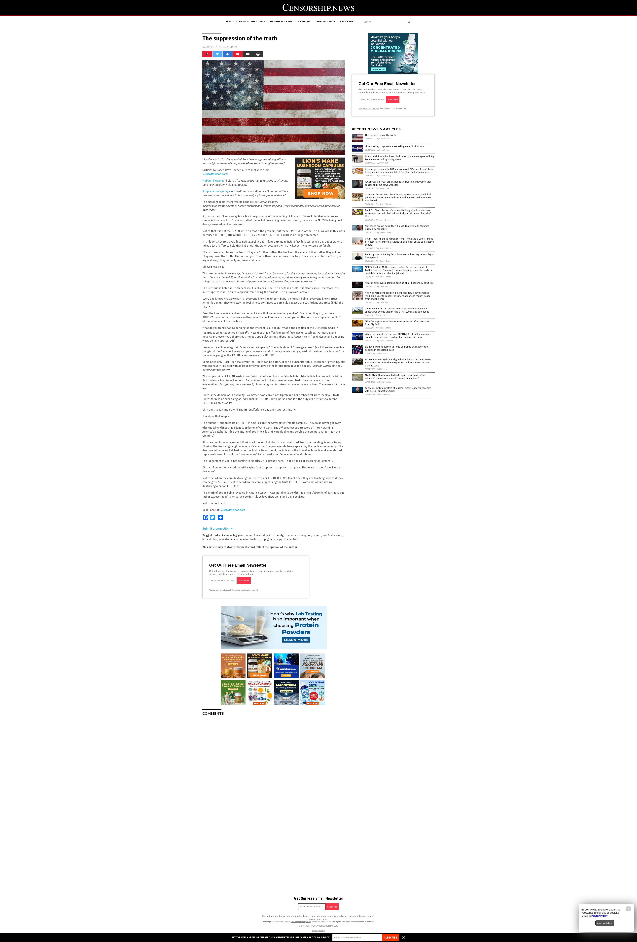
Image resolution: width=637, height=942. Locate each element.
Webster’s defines (213, 180)
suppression (284, 539)
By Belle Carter (383, 188)
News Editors (229, 46)
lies (215, 539)
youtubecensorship (281, 21)
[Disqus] (273, 759)
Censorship (261, 535)
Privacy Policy (318, 930)
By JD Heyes (382, 315)
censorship (346, 21)
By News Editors (383, 139)
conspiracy (291, 535)
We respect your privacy (301, 922)
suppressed (303, 21)
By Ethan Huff (382, 163)
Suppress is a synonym (216, 191)
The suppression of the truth (380, 135)
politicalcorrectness (252, 21)
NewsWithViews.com (214, 174)
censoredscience (325, 21)
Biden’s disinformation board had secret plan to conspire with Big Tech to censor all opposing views (399, 158)
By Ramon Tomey (384, 176)
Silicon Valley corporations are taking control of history (394, 146)
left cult (207, 539)
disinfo (317, 535)
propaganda (267, 539)
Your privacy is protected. (219, 590)
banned (230, 21)
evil (324, 535)
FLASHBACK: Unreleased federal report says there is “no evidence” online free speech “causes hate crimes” (395, 377)
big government (243, 535)
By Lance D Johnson (385, 220)
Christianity (276, 535)
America (227, 535)
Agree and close (604, 923)
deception (305, 535)
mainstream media (230, 539)
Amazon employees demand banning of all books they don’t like (399, 283)
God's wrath (335, 535)
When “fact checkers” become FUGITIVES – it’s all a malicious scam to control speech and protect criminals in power (397, 336)
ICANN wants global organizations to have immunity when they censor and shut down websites (398, 183)
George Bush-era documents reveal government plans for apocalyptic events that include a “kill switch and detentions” (397, 310)
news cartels (250, 539)
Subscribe (390, 937)
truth (296, 539)
